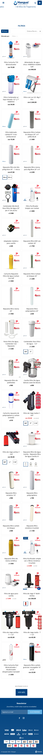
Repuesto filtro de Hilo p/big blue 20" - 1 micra (11, 168)
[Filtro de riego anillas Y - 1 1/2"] (15, 462)
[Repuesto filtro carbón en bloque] (11, 513)
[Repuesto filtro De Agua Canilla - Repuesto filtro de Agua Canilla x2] (31, 464)
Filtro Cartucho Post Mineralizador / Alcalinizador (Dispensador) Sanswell (11, 668)
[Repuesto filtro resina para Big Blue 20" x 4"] (32, 154)
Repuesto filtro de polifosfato (11, 381)
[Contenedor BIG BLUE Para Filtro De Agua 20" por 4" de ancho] (11, 193)
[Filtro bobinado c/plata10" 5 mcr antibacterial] (11, 119)
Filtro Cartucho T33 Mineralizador (11, 63)
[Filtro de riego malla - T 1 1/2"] (32, 620)
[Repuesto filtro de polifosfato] (11, 368)
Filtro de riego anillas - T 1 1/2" (11, 633)
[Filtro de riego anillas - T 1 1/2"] (11, 620)
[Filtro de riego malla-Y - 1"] (31, 423)
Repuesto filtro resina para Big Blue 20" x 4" (32, 168)
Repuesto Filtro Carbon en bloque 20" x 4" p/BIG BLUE (31, 134)
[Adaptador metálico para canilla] (11, 228)
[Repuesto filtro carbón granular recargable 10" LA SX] (32, 652)
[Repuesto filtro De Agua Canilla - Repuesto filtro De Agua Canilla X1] (32, 439)
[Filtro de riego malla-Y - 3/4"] (32, 400)
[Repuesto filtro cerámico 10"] (11, 480)
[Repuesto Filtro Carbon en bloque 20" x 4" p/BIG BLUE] (32, 119)
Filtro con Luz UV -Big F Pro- (32, 98)
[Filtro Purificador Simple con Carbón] (32, 193)
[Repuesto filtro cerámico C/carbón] (32, 513)
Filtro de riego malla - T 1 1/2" (32, 633)
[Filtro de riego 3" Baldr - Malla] (31, 603)
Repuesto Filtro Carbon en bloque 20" (31, 275)
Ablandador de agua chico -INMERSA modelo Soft (32, 64)
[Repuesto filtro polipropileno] (32, 480)
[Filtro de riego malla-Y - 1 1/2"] (36, 423)
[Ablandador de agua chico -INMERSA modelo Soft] (32, 49)
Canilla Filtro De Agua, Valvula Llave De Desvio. (32, 381)
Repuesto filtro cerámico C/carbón (32, 527)
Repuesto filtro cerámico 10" (11, 494)
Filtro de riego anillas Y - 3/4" (11, 453)
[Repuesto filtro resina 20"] (11, 296)
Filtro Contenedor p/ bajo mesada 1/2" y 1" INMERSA (11, 99)
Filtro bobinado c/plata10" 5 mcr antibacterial (11, 134)
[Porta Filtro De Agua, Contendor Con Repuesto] (11, 329)
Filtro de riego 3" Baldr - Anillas (32, 594)
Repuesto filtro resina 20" (11, 310)
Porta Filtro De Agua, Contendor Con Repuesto (11, 343)
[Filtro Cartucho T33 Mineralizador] (11, 49)
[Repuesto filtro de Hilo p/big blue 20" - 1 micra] (11, 154)
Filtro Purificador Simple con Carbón (32, 207)
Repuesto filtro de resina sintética (11, 560)
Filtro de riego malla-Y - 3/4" (32, 414)
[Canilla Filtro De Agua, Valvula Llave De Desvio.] (32, 368)
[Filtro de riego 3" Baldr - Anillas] (32, 581)
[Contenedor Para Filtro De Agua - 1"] (31, 351)
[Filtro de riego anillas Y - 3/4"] (11, 439)
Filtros (14, 36)
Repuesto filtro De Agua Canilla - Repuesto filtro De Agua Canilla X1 (32, 454)
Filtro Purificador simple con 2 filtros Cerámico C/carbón (32, 561)
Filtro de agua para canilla (11, 594)
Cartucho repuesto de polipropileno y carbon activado (11, 415)
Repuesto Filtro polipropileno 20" (32, 310)
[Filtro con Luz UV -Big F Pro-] (32, 84)
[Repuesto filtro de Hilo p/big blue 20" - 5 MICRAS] (10, 177)
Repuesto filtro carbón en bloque (11, 527)
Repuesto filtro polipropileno (32, 494)
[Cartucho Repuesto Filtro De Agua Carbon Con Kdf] (11, 261)
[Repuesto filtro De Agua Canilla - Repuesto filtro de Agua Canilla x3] (36, 464)
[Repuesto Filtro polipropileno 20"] (32, 296)
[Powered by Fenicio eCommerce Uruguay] (38, 751)
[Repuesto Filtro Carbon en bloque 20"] (32, 261)
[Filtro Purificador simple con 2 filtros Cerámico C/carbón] (32, 546)
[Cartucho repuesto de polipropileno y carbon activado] (11, 400)
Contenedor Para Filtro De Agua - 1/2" (32, 342)
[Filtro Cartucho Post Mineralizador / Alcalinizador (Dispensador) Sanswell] (11, 652)
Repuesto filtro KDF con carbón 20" (32, 242)
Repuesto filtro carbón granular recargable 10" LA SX (32, 667)
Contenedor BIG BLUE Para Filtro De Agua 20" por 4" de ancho (11, 208)
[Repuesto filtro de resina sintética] (11, 546)
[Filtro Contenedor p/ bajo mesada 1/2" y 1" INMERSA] (11, 84)
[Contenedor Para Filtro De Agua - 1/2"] (32, 329)
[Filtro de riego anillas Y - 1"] (10, 462)
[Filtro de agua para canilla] (11, 581)
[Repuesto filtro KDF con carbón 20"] (32, 228)
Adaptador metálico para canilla (11, 242)
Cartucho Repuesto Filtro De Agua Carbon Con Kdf (11, 276)
